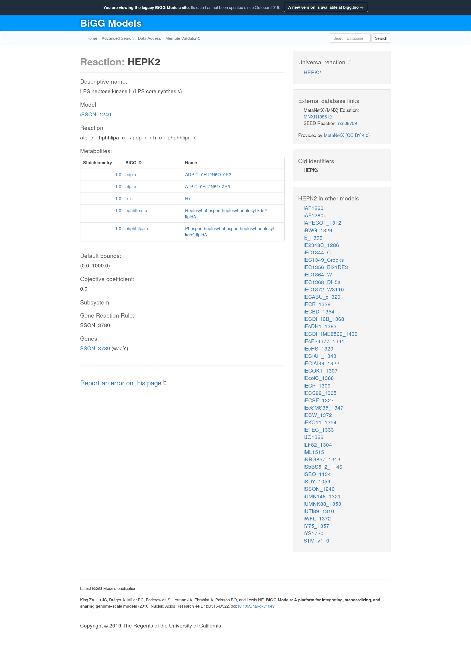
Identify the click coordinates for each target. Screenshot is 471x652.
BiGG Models (111, 23)
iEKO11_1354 (320, 422)
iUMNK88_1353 (322, 503)
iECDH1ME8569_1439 (331, 333)
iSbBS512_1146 (323, 466)
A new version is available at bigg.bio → (326, 7)
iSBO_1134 (317, 473)
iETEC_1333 (319, 429)
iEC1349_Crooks (324, 259)
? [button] (165, 381)
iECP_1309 (317, 385)
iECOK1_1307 (321, 370)
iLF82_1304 (318, 444)
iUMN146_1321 (322, 496)
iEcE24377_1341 (324, 341)
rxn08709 (347, 123)
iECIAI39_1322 (321, 363)
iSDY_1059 (317, 481)
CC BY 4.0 (357, 135)
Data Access (149, 38)
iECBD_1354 (319, 311)
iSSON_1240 (95, 114)
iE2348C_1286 (321, 244)
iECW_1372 (318, 414)
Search (381, 38)
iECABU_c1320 (322, 296)
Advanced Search (118, 38)
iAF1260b (315, 215)
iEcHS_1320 (318, 348)
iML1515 (314, 451)
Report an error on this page (121, 382)
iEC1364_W (318, 274)
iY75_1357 (316, 525)
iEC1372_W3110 (324, 289)
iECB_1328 (317, 303)
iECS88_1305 (320, 392)
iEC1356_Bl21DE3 (326, 266)
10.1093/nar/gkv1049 (255, 606)
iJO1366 (314, 436)
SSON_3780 (95, 348)
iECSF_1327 (319, 400)
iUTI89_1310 (319, 510)
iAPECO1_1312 (322, 222)
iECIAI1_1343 (320, 355)
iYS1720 (314, 533)
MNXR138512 (318, 116)
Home (91, 38)
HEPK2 (312, 72)
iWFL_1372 (317, 518)
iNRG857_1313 (322, 459)
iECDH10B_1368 (324, 318)
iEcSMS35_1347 (323, 407)
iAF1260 (314, 207)
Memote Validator (181, 38)
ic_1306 (313, 237)
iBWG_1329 (318, 230)
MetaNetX (334, 135)
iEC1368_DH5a (322, 281)
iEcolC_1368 (319, 377)
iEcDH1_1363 (320, 326)
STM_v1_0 (316, 540)
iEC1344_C (317, 252)
